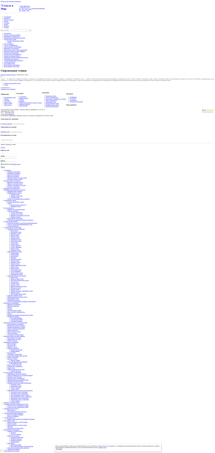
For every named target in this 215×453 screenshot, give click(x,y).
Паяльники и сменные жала (12, 36)
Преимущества (23, 105)
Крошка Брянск (15, 351)
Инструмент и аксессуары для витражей (15, 50)
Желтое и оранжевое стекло (19, 286)
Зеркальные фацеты (13, 226)
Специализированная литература (13, 60)
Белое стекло (14, 230)
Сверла (9, 42)
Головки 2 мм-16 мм (16, 196)
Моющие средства (12, 330)
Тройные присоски (16, 440)
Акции (6, 24)
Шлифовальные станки (52, 105)
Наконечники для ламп (14, 339)
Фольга (9, 313)
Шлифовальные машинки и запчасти (14, 38)
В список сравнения (6, 123)
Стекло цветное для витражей (12, 47)
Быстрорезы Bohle (16, 445)
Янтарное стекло (15, 250)
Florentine (13, 257)
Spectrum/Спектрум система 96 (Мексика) (19, 383)
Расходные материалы (52, 106)
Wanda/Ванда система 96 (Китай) (16, 374)
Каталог (13, 74)
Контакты (7, 18)
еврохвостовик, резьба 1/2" (18, 205)
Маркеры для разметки (13, 304)
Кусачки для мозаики (13, 187)
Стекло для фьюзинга (52, 97)
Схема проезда (36, 8)
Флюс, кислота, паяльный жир (16, 312)
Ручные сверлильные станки (15, 41)
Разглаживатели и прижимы (15, 324)
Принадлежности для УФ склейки (17, 425)
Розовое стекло (15, 263)
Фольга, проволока (12, 357)
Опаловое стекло (15, 384)
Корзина (42, 8)
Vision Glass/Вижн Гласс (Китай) (16, 276)
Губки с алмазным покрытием (16, 328)
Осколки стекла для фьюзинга (16, 378)
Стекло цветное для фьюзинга (12, 54)
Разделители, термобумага (14, 366)
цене (8, 89)
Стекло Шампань (16, 271)
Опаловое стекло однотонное (19, 392)
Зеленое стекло (15, 236)
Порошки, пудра (12, 346)
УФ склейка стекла (9, 63)
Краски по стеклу (12, 359)
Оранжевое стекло (16, 239)
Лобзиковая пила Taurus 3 (11, 59)
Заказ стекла (7, 102)
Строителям (73, 100)
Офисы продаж (23, 98)
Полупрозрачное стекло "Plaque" (20, 395)
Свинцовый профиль (17, 319)
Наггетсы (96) (11, 345)
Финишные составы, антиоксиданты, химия (20, 315)
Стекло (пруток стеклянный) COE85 (17, 407)
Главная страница (6, 74)
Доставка (6, 23)
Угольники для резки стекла (15, 334)
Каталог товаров (9, 20)
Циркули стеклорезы (13, 174)
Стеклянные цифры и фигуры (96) (17, 356)
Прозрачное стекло (16, 386)
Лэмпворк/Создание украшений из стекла (16, 57)
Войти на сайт (5, 1)
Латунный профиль (16, 318)
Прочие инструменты (13, 449)
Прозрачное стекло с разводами (20, 399)
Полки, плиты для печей (14, 365)
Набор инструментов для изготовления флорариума (22, 223)
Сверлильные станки (10, 39)
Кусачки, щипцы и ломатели (12, 35)
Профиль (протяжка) (13, 316)
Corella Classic (15, 253)
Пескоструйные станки (52, 103)
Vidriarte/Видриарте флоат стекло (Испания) (20, 390)
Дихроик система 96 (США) (15, 381)
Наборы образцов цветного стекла (17, 297)
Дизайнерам (73, 97)
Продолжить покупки (18, 123)
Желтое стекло (15, 235)
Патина (9, 307)
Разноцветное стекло (17, 274)
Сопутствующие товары (14, 310)
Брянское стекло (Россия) (14, 377)
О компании (7, 17)
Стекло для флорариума (11, 45)
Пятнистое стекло (16, 288)
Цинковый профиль (16, 321)
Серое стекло (14, 242)
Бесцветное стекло (16, 232)
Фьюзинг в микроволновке (12, 56)
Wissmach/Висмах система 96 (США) (17, 380)
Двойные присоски (16, 439)
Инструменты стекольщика (12, 65)
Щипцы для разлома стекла (15, 182)
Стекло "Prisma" (15, 401)
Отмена (3, 147)
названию (3, 89)
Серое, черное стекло (17, 273)
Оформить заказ (5, 132)
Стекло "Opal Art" (16, 387)
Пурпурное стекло (16, 241)
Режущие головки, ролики (15, 179)
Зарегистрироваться (15, 1)
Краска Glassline (15, 360)
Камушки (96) (11, 352)
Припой (9, 309)
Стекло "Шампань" (16, 247)
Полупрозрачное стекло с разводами (21, 396)
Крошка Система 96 (16, 349)
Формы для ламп (12, 340)
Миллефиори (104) (16, 363)
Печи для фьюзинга (51, 100)
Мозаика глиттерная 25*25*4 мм (20, 215)
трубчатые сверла (16, 206)
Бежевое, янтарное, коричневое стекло (22, 291)
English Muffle (15, 254)
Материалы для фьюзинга (11, 53)
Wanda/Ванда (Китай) (13, 300)
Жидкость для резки (13, 176)
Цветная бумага (11, 343)
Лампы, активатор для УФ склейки (17, 422)
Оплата (6, 21)
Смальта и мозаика (12, 211)
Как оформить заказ (10, 97)
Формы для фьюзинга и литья (15, 369)
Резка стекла (7, 105)
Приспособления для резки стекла (17, 177)
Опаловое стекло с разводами (19, 393)
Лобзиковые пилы (51, 102)
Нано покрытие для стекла (11, 66)
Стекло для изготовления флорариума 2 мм (19, 224)
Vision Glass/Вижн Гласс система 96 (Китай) (20, 375)
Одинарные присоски (17, 437)
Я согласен (59, 449)
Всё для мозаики (9, 44)
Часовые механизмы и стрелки (16, 327)
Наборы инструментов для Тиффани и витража (21, 419)
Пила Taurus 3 (11, 410)
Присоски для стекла (13, 435)
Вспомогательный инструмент (16, 325)
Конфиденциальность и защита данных (30, 102)
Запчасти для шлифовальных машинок (18, 199)
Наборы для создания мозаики (16, 209)
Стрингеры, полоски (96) (14, 354)
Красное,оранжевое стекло (18, 265)
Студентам (73, 98)
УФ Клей (10, 426)
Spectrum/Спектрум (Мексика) (16, 229)
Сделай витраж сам (9, 62)
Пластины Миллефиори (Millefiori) (17, 362)
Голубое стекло (15, 283)
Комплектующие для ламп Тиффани (14, 51)
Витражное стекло (51, 96)
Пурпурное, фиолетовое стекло (20, 280)
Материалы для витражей (11, 48)
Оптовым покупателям (76, 101)
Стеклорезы (7, 33)
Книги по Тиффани (13, 416)
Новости (6, 26)
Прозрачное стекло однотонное (20, 398)
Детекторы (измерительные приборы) (18, 448)
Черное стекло (15, 248)
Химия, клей (11, 368)
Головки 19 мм (15, 194)
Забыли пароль (16, 164)
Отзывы (6, 27)
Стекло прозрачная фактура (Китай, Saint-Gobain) (21, 301)
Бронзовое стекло (16, 233)
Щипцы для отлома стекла (15, 184)
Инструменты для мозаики (15, 218)
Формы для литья (16, 371)
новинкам (12, 89)
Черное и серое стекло (17, 279)
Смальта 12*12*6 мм (17, 214)
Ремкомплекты (15, 442)
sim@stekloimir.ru (9, 114)
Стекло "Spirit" (15, 389)
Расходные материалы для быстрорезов (22, 446)
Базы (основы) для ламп (14, 337)
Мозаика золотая (15, 217)
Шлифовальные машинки (14, 191)
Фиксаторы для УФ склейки (15, 428)
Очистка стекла (11, 423)
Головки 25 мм (15, 197)
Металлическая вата (13, 306)
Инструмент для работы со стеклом (56, 99)
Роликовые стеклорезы (13, 173)
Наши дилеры (8, 103)
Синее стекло (14, 244)
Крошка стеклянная (13, 348)
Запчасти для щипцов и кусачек (16, 185)
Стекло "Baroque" (16, 245)
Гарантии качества (24, 104)
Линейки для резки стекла (14, 431)
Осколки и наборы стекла (14, 295)
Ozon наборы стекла (13, 298)
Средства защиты (12, 333)
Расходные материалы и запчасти (17, 411)
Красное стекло (15, 238)
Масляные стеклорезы (13, 171)
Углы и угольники (16, 434)
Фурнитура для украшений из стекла (18, 405)
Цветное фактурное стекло (18, 294)
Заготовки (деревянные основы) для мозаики (20, 220)
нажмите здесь (102, 447)
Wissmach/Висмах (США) (14, 251)
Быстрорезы (10, 443)
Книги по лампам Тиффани (15, 414)
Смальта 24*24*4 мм (17, 212)
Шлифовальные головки (14, 193)
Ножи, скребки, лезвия (13, 331)
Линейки (13, 432)
